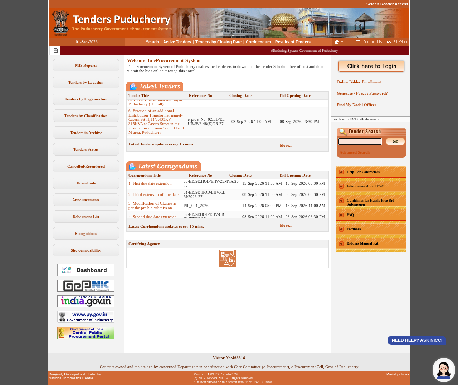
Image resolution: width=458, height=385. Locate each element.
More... (286, 145)
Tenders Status (85, 149)
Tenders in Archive (86, 132)
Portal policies (397, 374)
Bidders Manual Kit (362, 243)
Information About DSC (365, 186)
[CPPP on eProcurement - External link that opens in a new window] (85, 337)
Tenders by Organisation (86, 99)
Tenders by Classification (85, 116)
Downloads (86, 183)
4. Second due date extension (152, 211)
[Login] (371, 66)
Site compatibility (86, 250)
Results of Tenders (293, 42)
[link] (85, 290)
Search (152, 42)
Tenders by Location (85, 82)
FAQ (350, 215)
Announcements (85, 200)
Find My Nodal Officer (355, 105)
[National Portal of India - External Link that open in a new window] (85, 306)
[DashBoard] (85, 274)
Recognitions (86, 233)
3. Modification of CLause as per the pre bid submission (152, 200)
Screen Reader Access (387, 4)
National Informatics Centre (71, 378)
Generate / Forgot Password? (361, 93)
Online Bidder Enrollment (358, 82)
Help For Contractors (363, 172)
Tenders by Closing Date (218, 42)
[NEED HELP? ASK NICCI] (444, 370)
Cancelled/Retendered (86, 166)
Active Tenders (177, 42)
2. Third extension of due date (153, 189)
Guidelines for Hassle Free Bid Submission (370, 202)
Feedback (354, 229)
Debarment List (86, 216)
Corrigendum (258, 42)
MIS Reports (86, 65)
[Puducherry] (85, 322)
